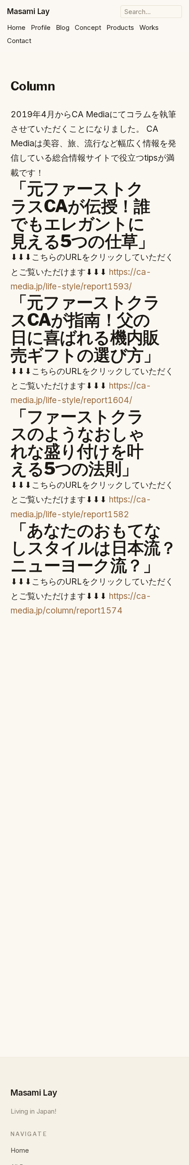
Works (149, 27)
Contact (19, 40)
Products (120, 27)
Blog (62, 27)
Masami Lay (28, 11)
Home (16, 27)
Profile (41, 27)
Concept (88, 27)
